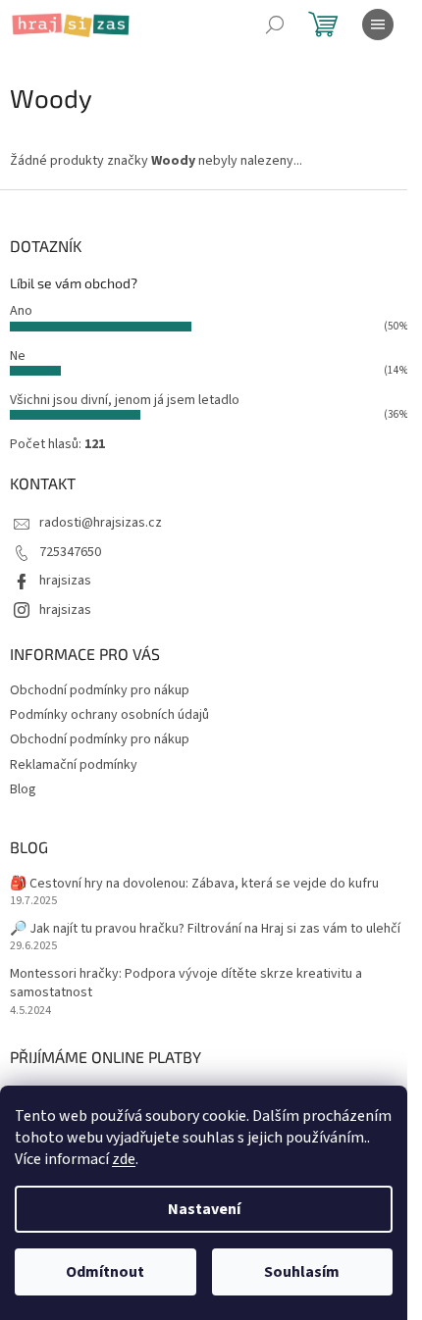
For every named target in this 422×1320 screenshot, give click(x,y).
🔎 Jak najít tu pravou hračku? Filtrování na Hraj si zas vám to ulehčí (205, 929)
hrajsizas (65, 580)
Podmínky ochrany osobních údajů (109, 715)
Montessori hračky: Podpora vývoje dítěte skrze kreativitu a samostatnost (186, 983)
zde (123, 1159)
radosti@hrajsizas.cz (100, 523)
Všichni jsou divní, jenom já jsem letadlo (124, 400)
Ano (21, 311)
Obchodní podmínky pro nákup (99, 690)
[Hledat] (274, 24)
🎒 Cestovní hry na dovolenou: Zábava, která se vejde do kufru (194, 884)
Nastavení (204, 1209)
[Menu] (377, 24)
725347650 (70, 552)
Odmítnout (105, 1272)
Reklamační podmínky (73, 765)
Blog (23, 789)
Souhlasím (302, 1272)
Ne (18, 356)
